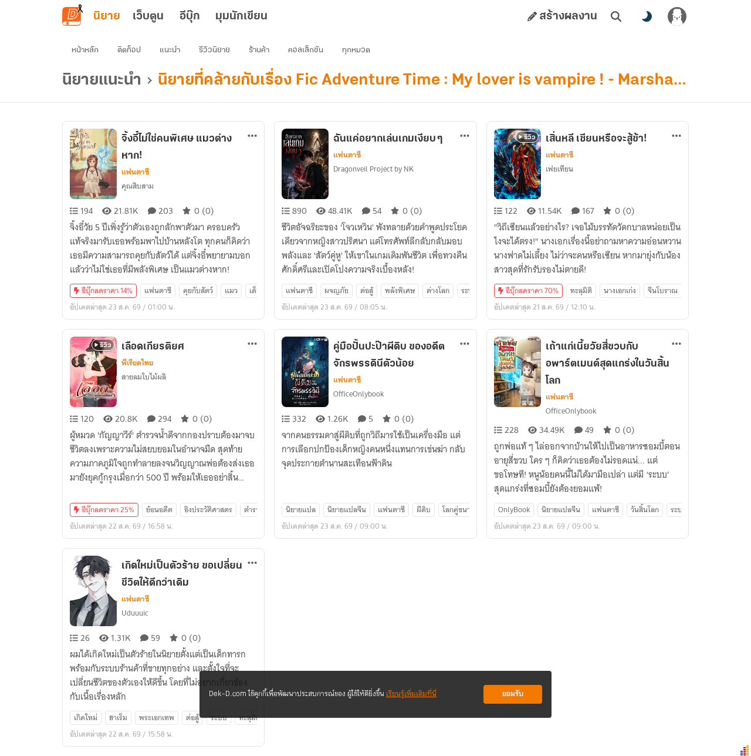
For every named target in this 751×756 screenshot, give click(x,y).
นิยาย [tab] (106, 16)
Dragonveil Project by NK (373, 169)
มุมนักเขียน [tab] (241, 16)
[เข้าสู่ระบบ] (677, 16)
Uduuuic (134, 613)
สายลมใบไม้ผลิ (143, 377)
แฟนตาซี (135, 172)
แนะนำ (170, 50)
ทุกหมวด (356, 50)
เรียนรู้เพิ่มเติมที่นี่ (411, 694)
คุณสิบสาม (137, 186)
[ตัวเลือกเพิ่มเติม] (252, 136)
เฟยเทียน (559, 169)
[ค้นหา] (616, 16)
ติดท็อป (129, 50)
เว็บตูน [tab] (148, 16)
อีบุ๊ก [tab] (190, 16)
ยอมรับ (512, 694)
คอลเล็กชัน (305, 50)
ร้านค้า (259, 50)
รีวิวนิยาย (214, 50)
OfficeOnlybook (358, 394)
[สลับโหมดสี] (646, 16)
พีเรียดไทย (137, 363)
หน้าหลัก (85, 50)
